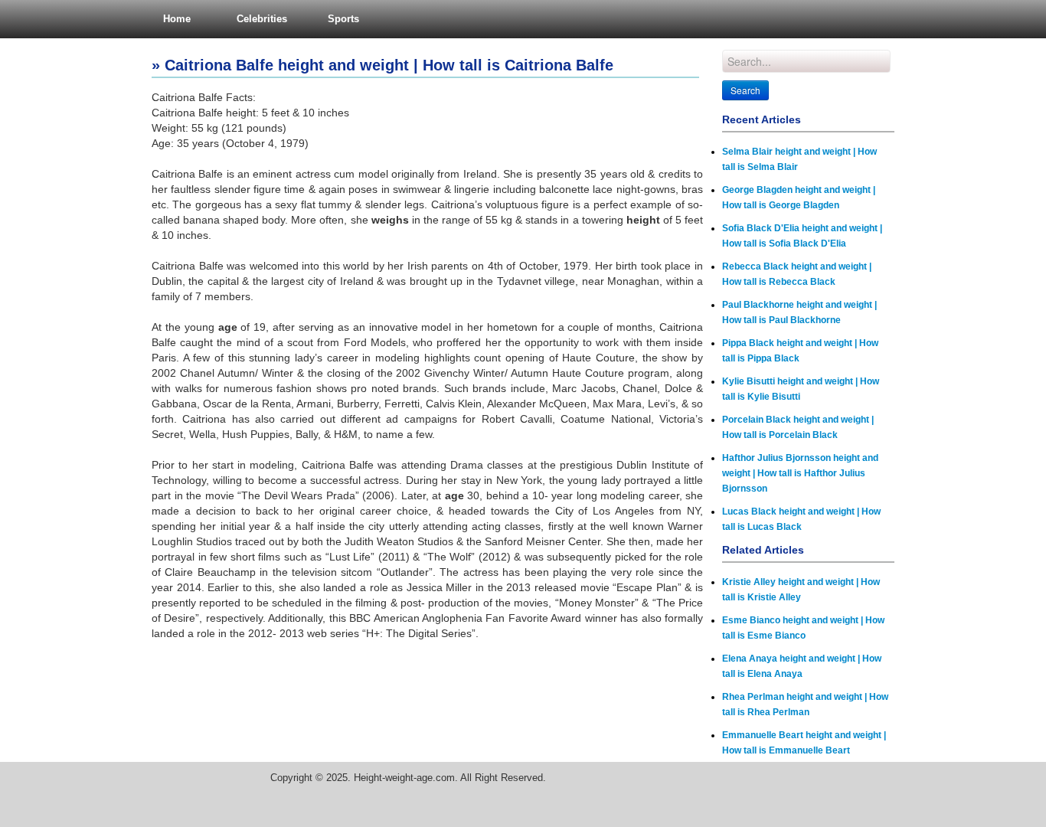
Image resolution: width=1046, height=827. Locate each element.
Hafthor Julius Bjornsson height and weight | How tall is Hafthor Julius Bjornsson (800, 473)
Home (177, 19)
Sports (343, 19)
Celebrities (262, 19)
